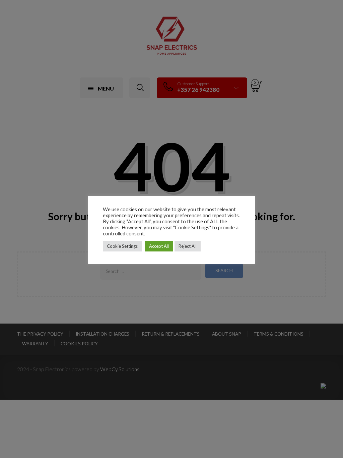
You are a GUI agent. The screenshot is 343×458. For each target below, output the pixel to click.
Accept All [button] (159, 246)
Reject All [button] (188, 246)
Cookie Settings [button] (122, 246)
